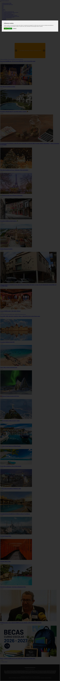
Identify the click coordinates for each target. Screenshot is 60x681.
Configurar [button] (14, 28)
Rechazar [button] (10, 28)
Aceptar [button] (6, 28)
